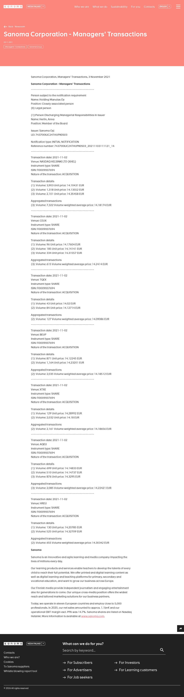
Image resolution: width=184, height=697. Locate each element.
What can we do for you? (83, 644)
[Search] (162, 650)
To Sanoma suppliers (16, 666)
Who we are (81, 6)
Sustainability (119, 6)
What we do (100, 6)
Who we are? (12, 657)
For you (135, 6)
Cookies (9, 662)
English (163, 6)
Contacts (149, 6)
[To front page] (13, 6)
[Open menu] (177, 6)
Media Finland (34, 6)
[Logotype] (13, 643)
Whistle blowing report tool (20, 671)
